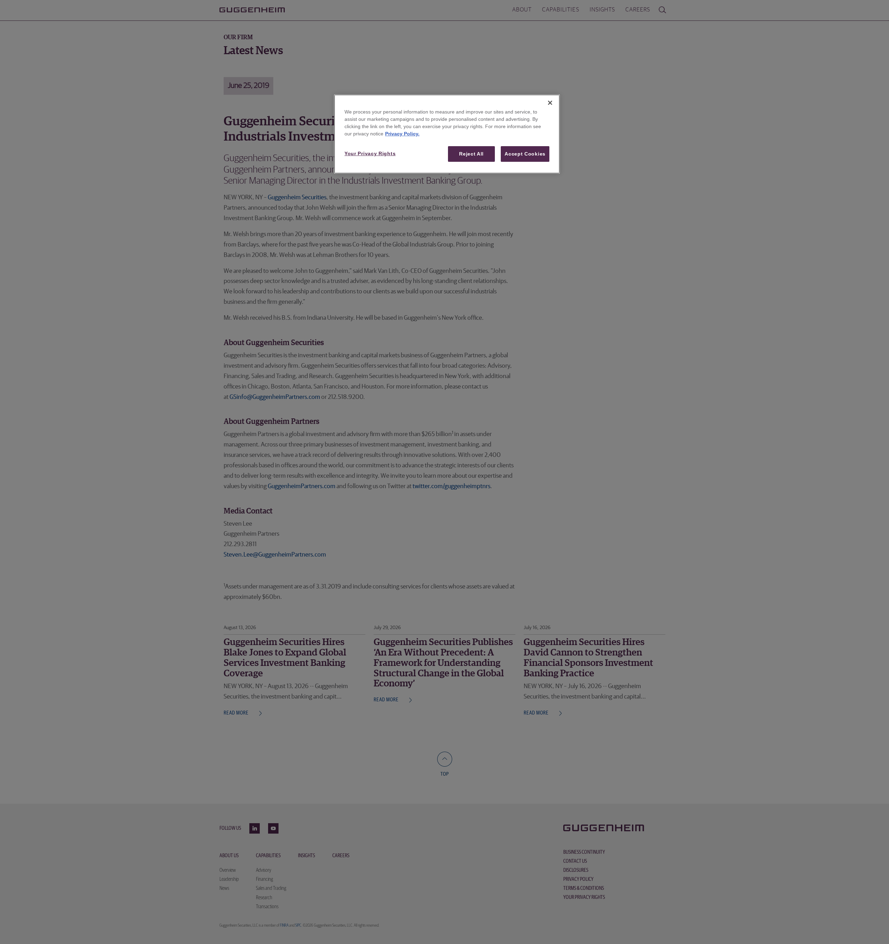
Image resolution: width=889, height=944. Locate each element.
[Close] (550, 102)
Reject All (471, 154)
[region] (447, 134)
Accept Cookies (525, 154)
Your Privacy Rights (370, 153)
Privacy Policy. (402, 133)
